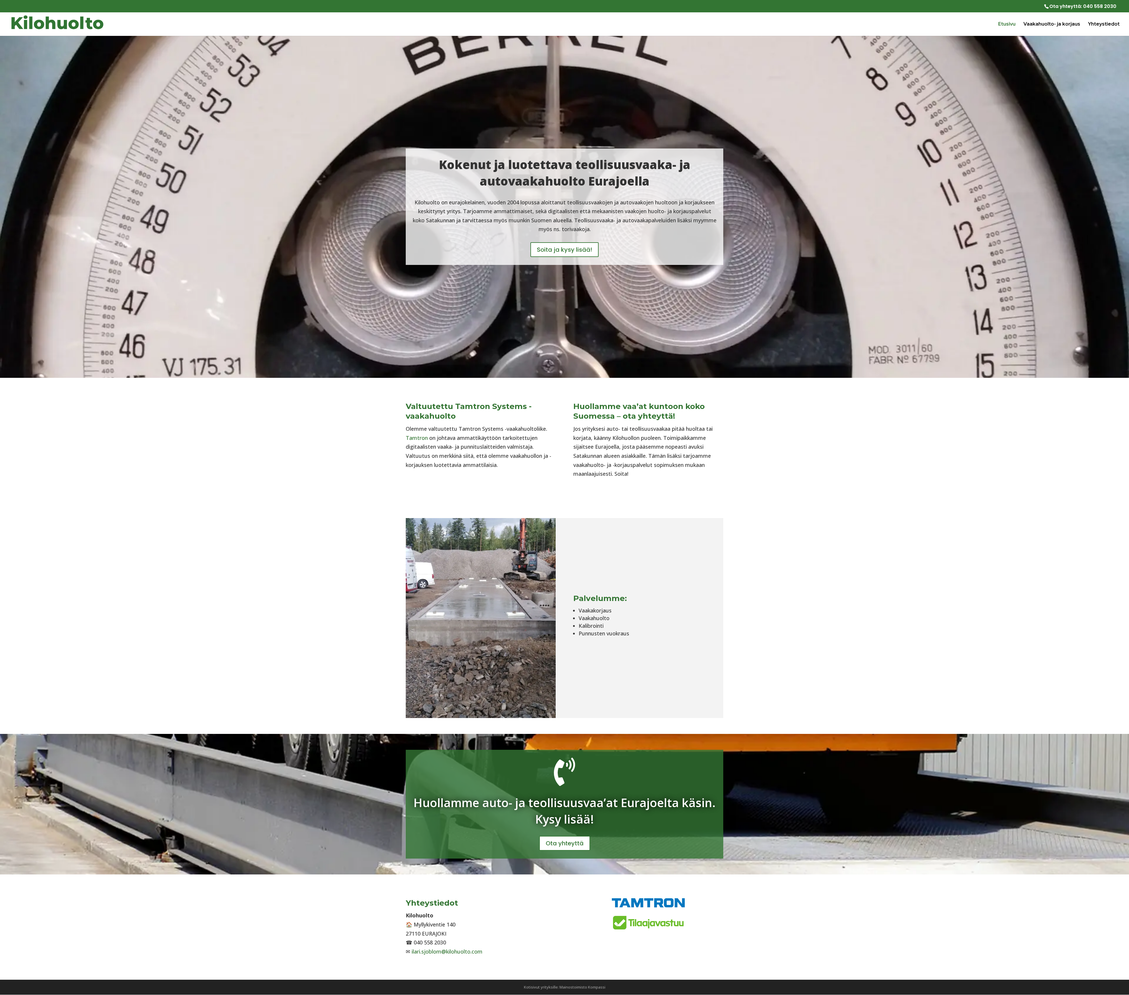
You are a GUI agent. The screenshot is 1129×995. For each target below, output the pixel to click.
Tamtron (417, 437)
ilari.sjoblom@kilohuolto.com (447, 951)
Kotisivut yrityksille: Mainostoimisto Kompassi (564, 987)
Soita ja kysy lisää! (564, 250)
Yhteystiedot (1104, 24)
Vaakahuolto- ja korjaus (1051, 24)
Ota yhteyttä (565, 843)
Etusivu (1007, 24)
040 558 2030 (1099, 6)
